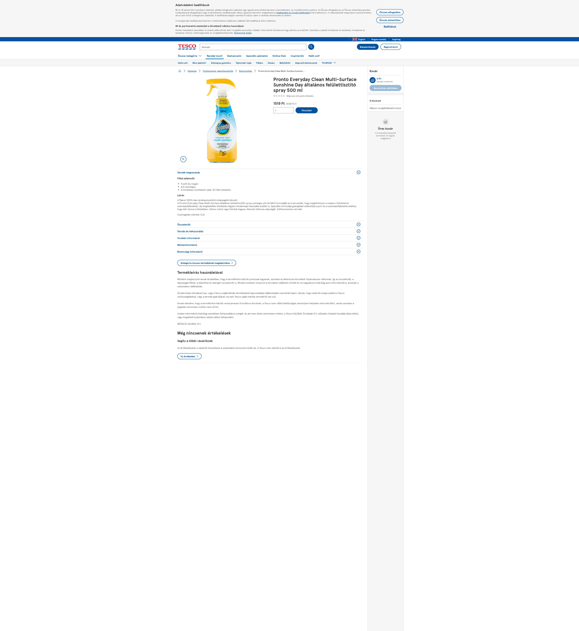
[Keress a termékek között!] (311, 47)
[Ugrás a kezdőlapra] (187, 47)
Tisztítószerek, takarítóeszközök (218, 70)
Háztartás (192, 70)
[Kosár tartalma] (373, 80)
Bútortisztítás (245, 70)
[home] (179, 71)
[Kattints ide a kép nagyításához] (183, 159)
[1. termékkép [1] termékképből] (221, 120)
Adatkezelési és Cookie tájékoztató (293, 12)
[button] (359, 39)
